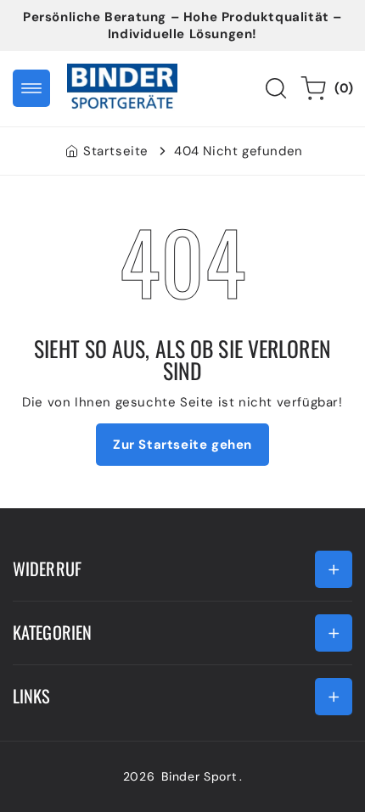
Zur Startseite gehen (182, 444)
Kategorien (52, 632)
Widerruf (47, 568)
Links (32, 695)
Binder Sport (198, 776)
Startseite (116, 151)
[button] (31, 88)
